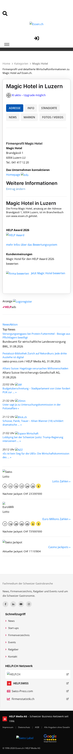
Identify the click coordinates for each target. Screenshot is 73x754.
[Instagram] (29, 604)
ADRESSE (15, 108)
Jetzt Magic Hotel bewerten (48, 273)
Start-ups (13, 628)
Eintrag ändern (15, 189)
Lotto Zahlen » (61, 481)
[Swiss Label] (24, 737)
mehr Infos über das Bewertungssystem (31, 245)
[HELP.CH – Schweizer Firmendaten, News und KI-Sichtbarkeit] (37, 674)
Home (6, 63)
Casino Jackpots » (59, 547)
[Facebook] (5, 604)
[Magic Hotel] (19, 235)
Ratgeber (13, 649)
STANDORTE (49, 108)
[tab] (6, 324)
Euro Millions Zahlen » (56, 519)
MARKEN (29, 117)
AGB (37, 727)
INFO (31, 108)
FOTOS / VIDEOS (52, 117)
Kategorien (21, 63)
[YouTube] (21, 604)
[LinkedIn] (13, 604)
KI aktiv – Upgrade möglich (29, 95)
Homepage (13, 175)
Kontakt (12, 656)
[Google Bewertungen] (50, 737)
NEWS (13, 117)
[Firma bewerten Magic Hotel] (18, 273)
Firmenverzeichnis (19, 635)
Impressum (8, 727)
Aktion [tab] (14, 324)
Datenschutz (24, 727)
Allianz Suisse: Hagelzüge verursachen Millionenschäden (35, 368)
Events (12, 642)
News (11, 621)
